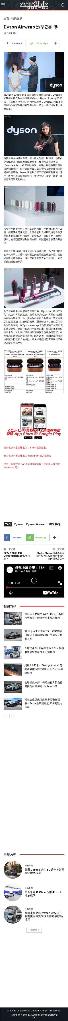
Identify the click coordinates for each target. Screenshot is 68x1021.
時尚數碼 (16, 18)
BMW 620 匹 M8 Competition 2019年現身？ (17, 556)
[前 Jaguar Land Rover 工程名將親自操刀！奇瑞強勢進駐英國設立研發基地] (13, 635)
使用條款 (45, 1015)
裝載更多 (32, 929)
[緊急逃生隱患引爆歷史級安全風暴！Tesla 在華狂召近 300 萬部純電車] (13, 704)
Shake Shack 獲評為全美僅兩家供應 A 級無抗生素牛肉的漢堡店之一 (50, 556)
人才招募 (25, 1015)
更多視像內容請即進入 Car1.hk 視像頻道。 (26, 447)
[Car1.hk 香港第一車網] (34, 5)
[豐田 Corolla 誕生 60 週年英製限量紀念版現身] (13, 870)
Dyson (18, 524)
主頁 (6, 18)
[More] (56, 43)
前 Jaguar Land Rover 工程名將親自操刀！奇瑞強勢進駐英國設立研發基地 (43, 635)
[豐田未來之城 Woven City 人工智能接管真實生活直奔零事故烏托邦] (13, 618)
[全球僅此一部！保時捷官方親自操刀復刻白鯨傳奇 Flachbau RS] (13, 687)
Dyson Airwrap (36, 524)
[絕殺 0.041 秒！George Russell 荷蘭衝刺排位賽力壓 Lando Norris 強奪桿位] (13, 670)
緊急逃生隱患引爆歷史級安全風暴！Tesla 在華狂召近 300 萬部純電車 (43, 703)
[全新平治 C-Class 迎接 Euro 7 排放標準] (13, 892)
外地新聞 (29, 866)
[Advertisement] (34, 811)
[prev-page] (6, 716)
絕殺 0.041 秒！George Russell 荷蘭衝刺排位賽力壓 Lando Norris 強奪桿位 (43, 669)
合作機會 (15, 1015)
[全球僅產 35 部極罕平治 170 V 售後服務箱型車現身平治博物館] (13, 652)
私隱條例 (35, 1015)
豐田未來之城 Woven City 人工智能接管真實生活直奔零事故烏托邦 (44, 916)
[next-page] (11, 716)
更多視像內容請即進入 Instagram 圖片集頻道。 (29, 455)
